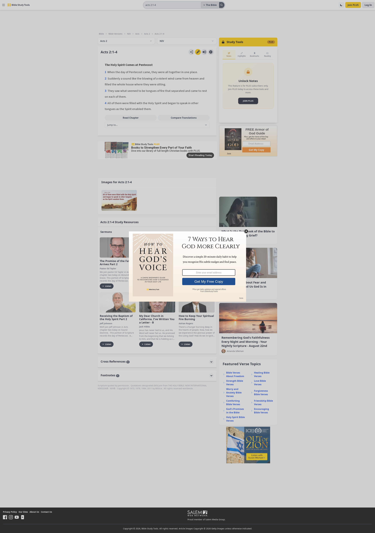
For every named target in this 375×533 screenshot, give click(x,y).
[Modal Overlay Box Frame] (187, 266)
